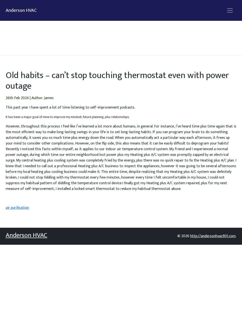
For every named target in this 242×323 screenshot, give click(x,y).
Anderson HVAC (21, 10)
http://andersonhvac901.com (213, 236)
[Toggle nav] (230, 10)
